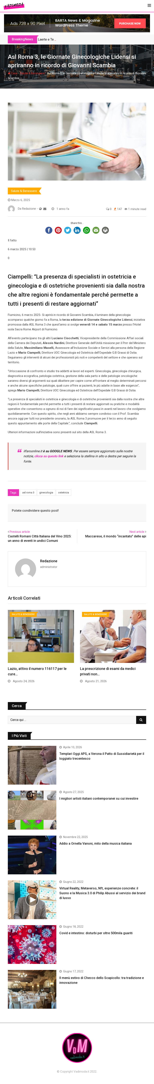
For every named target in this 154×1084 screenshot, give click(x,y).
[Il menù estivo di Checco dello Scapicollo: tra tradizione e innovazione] (32, 989)
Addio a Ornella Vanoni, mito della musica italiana (95, 843)
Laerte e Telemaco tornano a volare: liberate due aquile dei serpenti (85, 39)
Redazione (48, 561)
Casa (13, 73)
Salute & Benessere (32, 73)
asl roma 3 (28, 492)
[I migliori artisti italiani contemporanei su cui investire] (32, 810)
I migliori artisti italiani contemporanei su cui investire (98, 798)
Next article (137, 532)
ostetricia (63, 492)
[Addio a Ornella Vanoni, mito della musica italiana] (32, 855)
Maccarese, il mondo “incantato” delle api (115, 536)
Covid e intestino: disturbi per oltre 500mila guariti (96, 933)
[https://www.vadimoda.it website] (40, 209)
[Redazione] (45, 209)
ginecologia (46, 492)
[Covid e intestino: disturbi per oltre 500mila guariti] (32, 944)
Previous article (20, 532)
